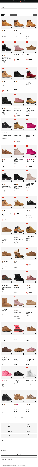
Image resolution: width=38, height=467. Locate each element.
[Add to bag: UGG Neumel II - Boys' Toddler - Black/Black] (23, 282)
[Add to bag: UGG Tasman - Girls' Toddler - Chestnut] (35, 258)
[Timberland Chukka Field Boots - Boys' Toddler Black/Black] (17, 237)
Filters (2, 14)
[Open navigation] (2, 4)
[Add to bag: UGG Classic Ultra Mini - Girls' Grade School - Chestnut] (11, 258)
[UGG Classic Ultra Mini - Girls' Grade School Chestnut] (7, 357)
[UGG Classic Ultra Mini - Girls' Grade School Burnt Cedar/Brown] (4, 261)
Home (1, 10)
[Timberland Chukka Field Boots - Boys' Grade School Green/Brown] (4, 133)
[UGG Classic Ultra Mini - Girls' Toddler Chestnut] (29, 133)
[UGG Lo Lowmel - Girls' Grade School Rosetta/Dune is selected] (27, 404)
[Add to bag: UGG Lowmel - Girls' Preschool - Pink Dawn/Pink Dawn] (35, 282)
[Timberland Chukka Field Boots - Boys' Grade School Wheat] (7, 133)
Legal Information (4, 445)
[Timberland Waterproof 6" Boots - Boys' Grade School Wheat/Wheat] (17, 184)
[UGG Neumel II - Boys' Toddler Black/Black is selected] (15, 285)
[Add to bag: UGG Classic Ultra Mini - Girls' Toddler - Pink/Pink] (35, 129)
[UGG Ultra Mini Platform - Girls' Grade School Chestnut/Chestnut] (19, 108)
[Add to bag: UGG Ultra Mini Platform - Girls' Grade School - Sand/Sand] (35, 306)
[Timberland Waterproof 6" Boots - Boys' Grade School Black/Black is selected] (15, 184)
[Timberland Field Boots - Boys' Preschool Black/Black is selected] (27, 108)
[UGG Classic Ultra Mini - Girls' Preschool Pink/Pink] (29, 159)
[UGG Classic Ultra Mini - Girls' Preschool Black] (31, 159)
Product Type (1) (13, 14)
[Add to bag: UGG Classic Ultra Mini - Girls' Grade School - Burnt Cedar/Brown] (11, 354)
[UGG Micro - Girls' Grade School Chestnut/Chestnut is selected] (15, 357)
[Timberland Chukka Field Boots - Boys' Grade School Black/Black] (4, 285)
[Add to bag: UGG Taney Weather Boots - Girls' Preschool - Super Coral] (23, 333)
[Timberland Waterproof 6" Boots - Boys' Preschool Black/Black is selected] (15, 82)
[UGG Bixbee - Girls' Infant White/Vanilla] (4, 381)
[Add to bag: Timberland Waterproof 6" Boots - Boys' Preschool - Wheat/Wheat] (11, 27)
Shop (3, 443)
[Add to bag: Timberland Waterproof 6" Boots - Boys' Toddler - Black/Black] (11, 104)
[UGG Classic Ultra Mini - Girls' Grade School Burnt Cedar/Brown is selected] (2, 357)
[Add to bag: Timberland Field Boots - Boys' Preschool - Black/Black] (35, 104)
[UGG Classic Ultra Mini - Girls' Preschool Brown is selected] (2, 237)
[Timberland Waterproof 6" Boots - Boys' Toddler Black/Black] (29, 31)
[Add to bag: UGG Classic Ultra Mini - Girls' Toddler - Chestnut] (23, 401)
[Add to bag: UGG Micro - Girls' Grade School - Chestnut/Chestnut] (23, 354)
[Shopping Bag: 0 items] (36, 4)
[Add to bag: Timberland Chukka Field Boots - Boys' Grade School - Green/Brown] (11, 282)
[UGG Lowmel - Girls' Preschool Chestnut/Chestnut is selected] (2, 159)
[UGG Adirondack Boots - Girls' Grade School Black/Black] (17, 261)
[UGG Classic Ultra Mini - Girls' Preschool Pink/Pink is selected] (27, 159)
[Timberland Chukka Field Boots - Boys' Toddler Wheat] (4, 404)
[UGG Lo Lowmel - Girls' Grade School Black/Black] (29, 404)
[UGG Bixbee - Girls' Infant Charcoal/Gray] (7, 381)
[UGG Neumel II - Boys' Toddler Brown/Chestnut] (17, 285)
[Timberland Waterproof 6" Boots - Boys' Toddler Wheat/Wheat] (4, 108)
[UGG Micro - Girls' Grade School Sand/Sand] (17, 357)
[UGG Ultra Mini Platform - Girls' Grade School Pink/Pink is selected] (15, 108)
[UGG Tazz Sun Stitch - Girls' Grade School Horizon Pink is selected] (27, 357)
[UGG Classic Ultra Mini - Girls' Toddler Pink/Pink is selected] (27, 133)
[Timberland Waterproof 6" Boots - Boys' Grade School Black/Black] (17, 31)
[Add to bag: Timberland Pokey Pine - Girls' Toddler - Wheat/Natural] (23, 207)
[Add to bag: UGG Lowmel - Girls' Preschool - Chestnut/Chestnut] (11, 156)
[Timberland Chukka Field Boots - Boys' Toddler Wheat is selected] (15, 237)
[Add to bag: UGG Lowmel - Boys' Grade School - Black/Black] (23, 377)
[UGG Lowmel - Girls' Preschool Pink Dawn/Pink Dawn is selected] (27, 285)
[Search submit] (36, 7)
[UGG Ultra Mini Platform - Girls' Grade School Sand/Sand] (17, 108)
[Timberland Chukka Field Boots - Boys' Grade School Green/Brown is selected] (2, 285)
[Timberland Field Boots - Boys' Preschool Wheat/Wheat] (29, 108)
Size (26, 14)
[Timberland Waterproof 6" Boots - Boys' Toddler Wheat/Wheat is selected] (27, 31)
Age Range (7, 14)
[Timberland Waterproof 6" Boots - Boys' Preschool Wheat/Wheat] (17, 82)
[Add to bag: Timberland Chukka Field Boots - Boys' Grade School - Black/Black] (11, 129)
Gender (23, 14)
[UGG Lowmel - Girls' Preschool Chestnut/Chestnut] (29, 285)
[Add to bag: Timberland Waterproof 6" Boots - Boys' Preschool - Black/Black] (23, 78)
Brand (18, 14)
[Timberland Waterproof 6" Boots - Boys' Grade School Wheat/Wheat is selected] (15, 31)
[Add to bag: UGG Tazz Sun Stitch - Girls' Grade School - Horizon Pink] (35, 354)
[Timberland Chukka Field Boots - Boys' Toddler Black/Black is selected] (2, 404)
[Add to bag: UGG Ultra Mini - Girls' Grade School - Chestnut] (11, 333)
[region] (19, 1)
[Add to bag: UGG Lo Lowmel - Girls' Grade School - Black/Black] (35, 207)
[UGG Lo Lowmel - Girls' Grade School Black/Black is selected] (27, 211)
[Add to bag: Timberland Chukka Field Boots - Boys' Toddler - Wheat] (23, 233)
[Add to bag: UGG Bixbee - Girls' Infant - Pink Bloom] (11, 377)
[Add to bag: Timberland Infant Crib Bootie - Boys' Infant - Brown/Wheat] (35, 233)
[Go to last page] (24, 417)
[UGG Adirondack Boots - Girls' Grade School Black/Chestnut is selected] (15, 261)
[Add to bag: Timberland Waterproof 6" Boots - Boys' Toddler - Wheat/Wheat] (35, 27)
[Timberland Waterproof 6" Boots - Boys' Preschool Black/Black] (4, 31)
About (3, 440)
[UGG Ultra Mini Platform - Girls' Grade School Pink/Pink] (29, 310)
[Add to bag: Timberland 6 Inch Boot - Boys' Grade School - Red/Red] (35, 78)
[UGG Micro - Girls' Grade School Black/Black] (19, 357)
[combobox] (19, 7)
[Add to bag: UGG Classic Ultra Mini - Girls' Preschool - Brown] (11, 233)
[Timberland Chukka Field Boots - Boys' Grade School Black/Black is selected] (2, 133)
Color (30, 14)
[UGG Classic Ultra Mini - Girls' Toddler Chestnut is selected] (15, 404)
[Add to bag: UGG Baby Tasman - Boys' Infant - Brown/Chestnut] (35, 333)
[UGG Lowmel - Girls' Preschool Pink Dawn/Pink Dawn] (4, 159)
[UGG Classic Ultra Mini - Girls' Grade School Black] (7, 261)
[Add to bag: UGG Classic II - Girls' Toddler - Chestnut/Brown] (11, 306)
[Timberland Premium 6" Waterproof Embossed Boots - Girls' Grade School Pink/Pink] (17, 133)
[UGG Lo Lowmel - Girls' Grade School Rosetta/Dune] (29, 211)
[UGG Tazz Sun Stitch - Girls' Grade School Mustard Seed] (29, 357)
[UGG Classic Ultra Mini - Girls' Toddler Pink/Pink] (17, 404)
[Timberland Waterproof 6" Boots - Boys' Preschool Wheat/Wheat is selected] (2, 31)
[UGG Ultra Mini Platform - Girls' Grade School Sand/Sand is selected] (27, 310)
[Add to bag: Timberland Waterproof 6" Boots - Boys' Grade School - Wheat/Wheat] (23, 27)
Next (22, 417)
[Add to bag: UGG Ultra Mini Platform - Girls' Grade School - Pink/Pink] (23, 104)
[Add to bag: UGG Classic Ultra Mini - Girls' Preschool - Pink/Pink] (35, 156)
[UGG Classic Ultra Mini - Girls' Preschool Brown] (33, 159)
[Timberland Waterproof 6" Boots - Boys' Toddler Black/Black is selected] (2, 108)
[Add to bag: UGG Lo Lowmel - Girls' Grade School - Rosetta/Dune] (35, 401)
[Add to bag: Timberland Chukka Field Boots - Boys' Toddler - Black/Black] (11, 401)
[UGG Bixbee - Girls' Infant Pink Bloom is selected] (2, 381)
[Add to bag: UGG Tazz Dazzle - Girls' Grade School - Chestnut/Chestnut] (35, 52)
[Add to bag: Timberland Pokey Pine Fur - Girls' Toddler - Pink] (23, 52)
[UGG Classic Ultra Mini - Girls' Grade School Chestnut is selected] (2, 261)
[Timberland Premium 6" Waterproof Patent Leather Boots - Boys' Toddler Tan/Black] (4, 184)
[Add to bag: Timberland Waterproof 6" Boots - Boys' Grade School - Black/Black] (23, 181)
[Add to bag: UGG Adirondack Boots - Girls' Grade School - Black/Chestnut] (23, 258)
